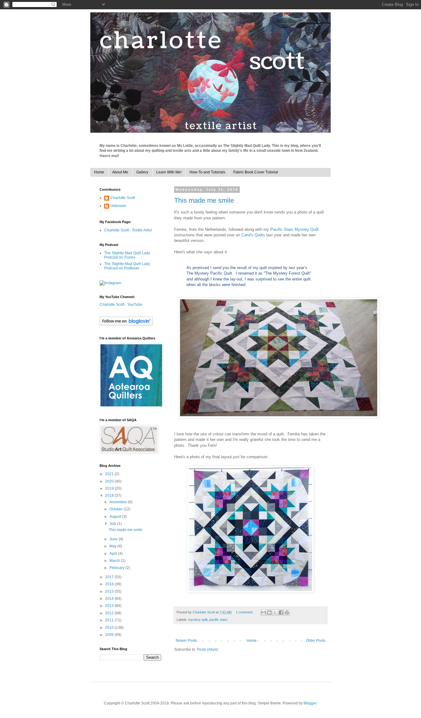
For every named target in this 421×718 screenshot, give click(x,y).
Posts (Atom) (207, 649)
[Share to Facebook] (281, 612)
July (113, 523)
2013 (110, 606)
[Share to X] (275, 612)
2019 (110, 488)
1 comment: (245, 612)
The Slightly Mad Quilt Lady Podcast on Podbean (127, 266)
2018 (110, 495)
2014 (110, 598)
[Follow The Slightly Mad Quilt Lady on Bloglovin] (126, 324)
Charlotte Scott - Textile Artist (128, 230)
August (115, 516)
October (116, 509)
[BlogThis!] (269, 612)
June (114, 539)
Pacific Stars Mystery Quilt (294, 229)
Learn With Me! (169, 172)
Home (99, 172)
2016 (110, 584)
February (117, 568)
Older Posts (315, 640)
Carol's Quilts (253, 235)
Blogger (310, 703)
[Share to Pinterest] (287, 612)
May (113, 546)
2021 (110, 474)
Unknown (118, 206)
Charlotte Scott (122, 198)
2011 (110, 620)
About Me (120, 172)
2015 (110, 591)
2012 (110, 613)
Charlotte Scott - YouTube (121, 304)
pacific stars (218, 619)
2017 (110, 577)
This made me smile (204, 200)
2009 (110, 635)
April (113, 553)
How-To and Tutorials (207, 172)
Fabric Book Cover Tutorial (255, 172)
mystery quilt (197, 619)
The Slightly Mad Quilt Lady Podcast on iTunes (127, 255)
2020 (110, 481)
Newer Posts (186, 640)
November (118, 502)
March (115, 560)
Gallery (142, 172)
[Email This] (263, 612)
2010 (110, 627)
